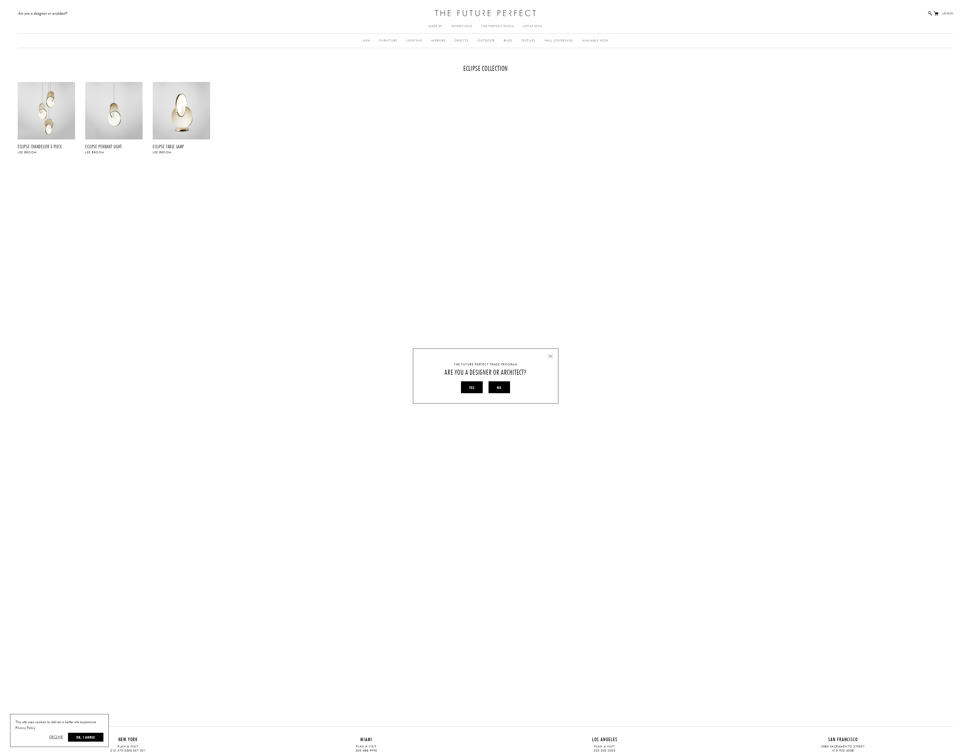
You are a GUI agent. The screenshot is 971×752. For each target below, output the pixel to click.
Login (948, 13)
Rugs (508, 40)
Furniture (388, 40)
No (499, 387)
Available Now (595, 40)
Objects (461, 40)
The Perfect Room (497, 26)
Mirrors (438, 40)
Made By (436, 26)
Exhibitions (462, 26)
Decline (56, 737)
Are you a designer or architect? (43, 14)
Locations (532, 26)
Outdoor (486, 40)
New (366, 40)
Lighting (414, 40)
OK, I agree (85, 737)
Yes (471, 387)
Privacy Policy (25, 728)
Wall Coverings (558, 40)
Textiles (528, 40)
